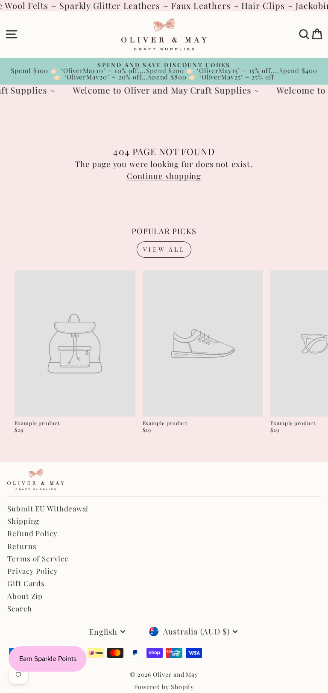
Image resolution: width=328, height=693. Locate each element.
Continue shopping (164, 175)
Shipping (23, 521)
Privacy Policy (32, 571)
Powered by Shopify (164, 687)
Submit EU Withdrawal (47, 508)
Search (19, 608)
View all (164, 249)
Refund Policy (32, 533)
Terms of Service (38, 558)
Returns (21, 546)
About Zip (25, 596)
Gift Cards (26, 583)
